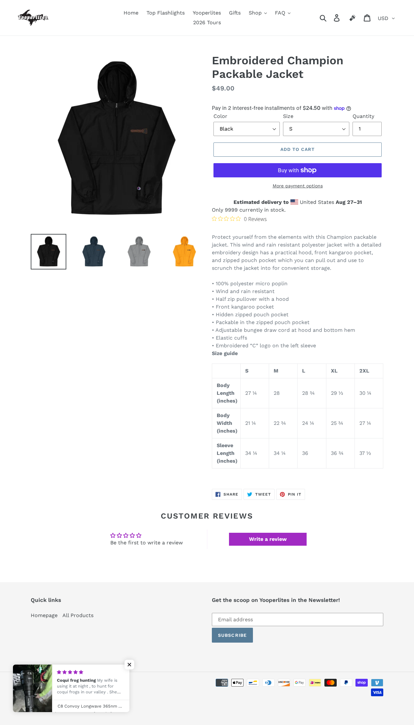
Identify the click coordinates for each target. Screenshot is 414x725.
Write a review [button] (268, 539)
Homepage (44, 615)
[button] (129, 664)
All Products (77, 615)
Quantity (363, 116)
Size (288, 116)
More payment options (298, 185)
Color (220, 116)
